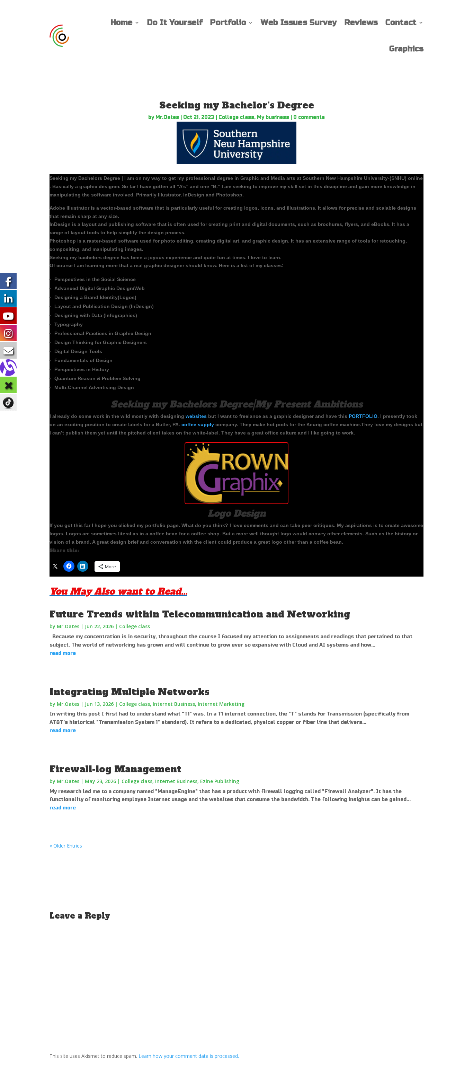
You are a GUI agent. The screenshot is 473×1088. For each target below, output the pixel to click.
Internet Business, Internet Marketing (198, 704)
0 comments (309, 117)
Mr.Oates (167, 117)
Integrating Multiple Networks (129, 692)
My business (273, 117)
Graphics (406, 48)
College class (236, 117)
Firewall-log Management (115, 769)
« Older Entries (66, 845)
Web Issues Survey (299, 22)
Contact (401, 22)
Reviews (361, 22)
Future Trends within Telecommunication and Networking (200, 614)
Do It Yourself (175, 22)
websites (196, 416)
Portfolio (228, 22)
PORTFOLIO (363, 416)
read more (63, 653)
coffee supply (197, 424)
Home (122, 22)
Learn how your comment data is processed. (189, 1056)
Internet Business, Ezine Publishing (197, 781)
